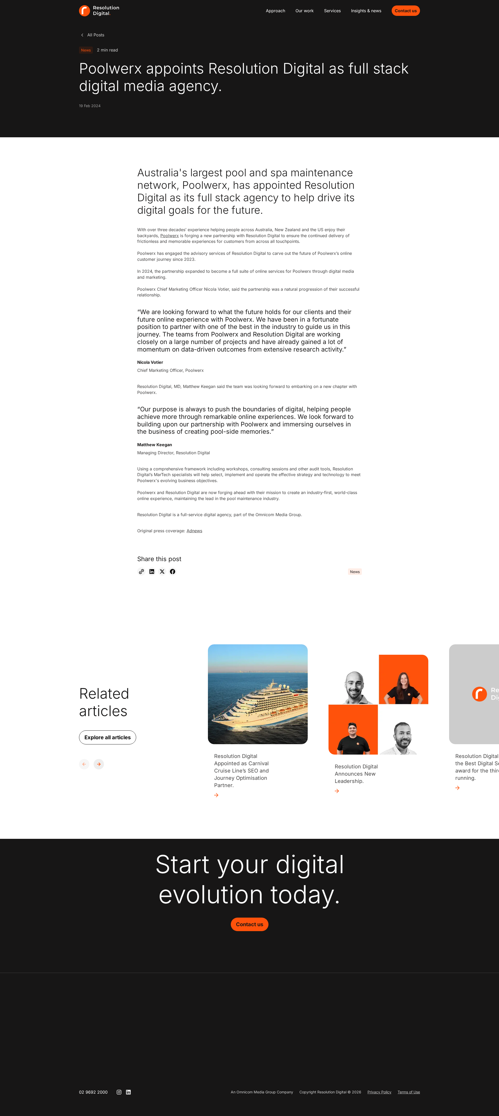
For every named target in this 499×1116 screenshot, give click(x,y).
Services (332, 10)
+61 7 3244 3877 (383, 1039)
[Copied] (141, 571)
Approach (275, 10)
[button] (99, 764)
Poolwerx (169, 235)
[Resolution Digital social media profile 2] (128, 1092)
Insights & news (366, 10)
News (86, 50)
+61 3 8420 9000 (317, 1039)
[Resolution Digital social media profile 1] (119, 1092)
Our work (305, 10)
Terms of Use (409, 1092)
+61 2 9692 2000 (251, 1039)
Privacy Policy (379, 1092)
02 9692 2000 (93, 1092)
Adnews (194, 530)
